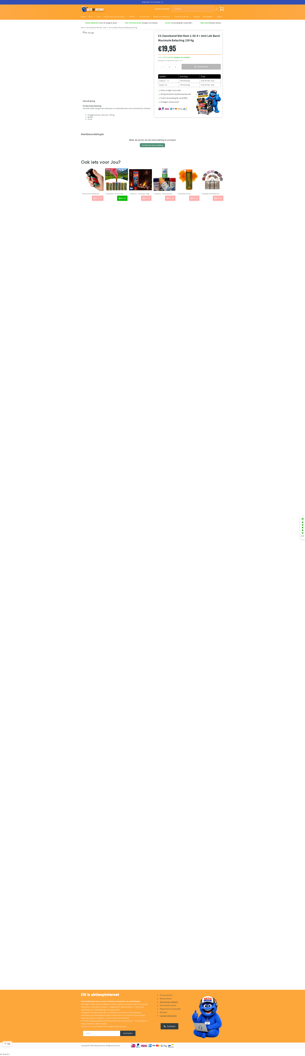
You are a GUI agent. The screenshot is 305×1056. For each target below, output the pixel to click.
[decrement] (163, 67)
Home (83, 27)
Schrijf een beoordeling (152, 145)
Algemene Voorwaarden (170, 1009)
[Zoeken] (211, 9)
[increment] (175, 67)
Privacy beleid (166, 995)
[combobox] (193, 9)
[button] (91, 16)
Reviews (163, 1012)
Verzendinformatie (168, 1005)
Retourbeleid (165, 998)
